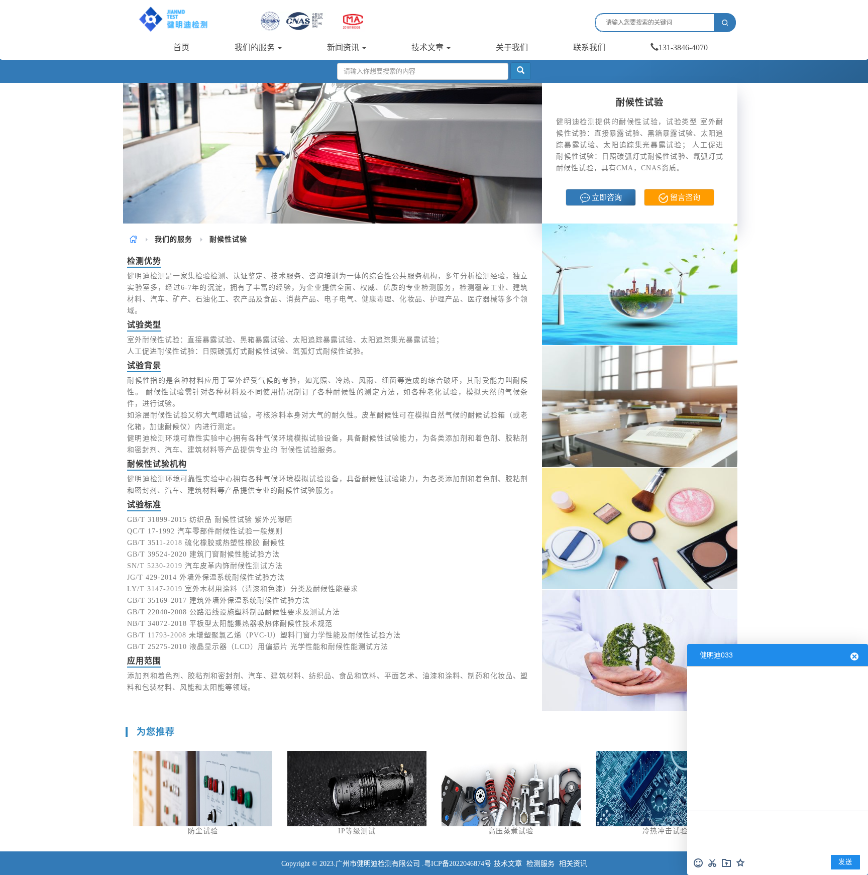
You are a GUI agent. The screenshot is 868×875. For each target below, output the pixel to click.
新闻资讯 (344, 47)
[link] (133, 239)
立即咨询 (606, 197)
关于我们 (512, 47)
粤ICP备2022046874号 (457, 863)
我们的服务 (256, 47)
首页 (181, 47)
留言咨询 (684, 197)
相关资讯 (573, 863)
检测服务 (540, 863)
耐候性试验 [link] (228, 239)
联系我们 (589, 47)
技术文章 (428, 47)
